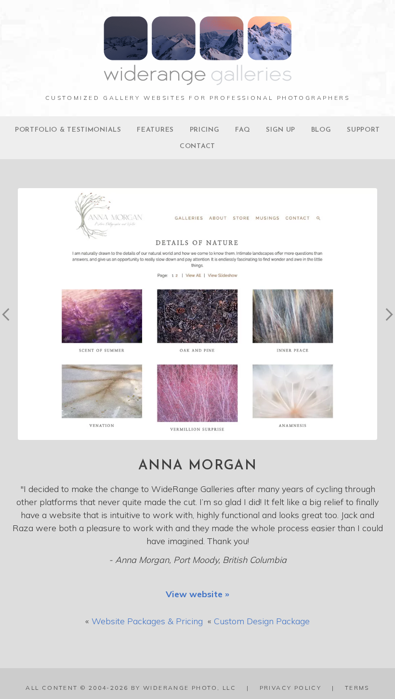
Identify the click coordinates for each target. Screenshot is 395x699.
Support (363, 130)
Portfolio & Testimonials (68, 130)
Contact (197, 146)
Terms (357, 687)
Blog (321, 130)
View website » (197, 594)
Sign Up (280, 130)
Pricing (205, 130)
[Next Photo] (386, 330)
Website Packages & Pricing (147, 621)
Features (155, 130)
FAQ (242, 130)
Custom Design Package (262, 621)
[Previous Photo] (9, 330)
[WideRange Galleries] (197, 80)
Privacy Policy (291, 687)
